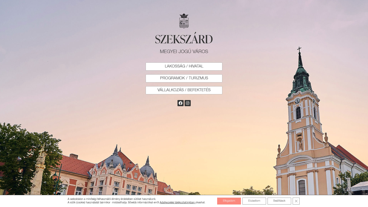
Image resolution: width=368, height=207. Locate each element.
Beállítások (279, 201)
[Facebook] (180, 103)
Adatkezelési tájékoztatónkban (178, 202)
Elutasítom (254, 201)
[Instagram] (188, 103)
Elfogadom (229, 201)
